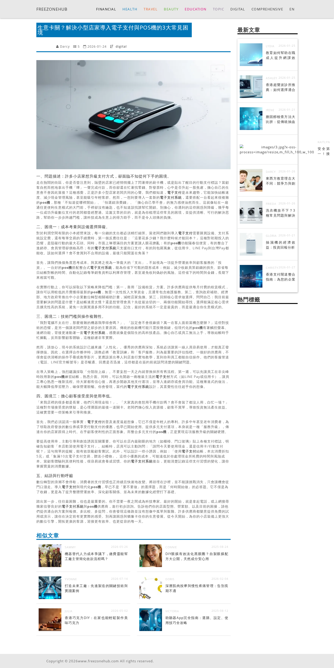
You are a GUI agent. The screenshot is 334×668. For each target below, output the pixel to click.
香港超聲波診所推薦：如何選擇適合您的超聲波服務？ (280, 89)
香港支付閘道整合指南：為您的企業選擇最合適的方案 (280, 279)
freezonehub (51, 8)
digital (121, 46)
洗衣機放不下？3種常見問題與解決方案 (280, 215)
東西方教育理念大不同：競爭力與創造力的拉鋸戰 (280, 183)
